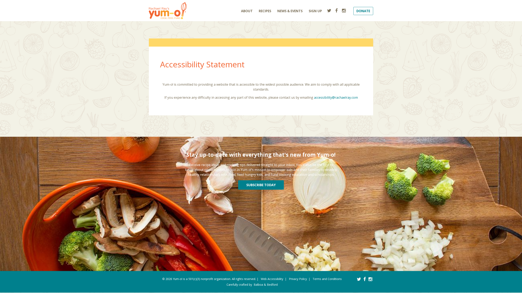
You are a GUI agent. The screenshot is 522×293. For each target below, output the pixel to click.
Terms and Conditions (327, 279)
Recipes (265, 11)
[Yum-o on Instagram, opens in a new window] (343, 10)
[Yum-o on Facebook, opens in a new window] (337, 10)
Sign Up (315, 11)
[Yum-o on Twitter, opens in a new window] (329, 10)
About (247, 11)
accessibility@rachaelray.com (336, 97)
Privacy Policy (298, 279)
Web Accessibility (272, 279)
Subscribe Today (261, 185)
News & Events (290, 11)
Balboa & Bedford (266, 284)
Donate (363, 11)
